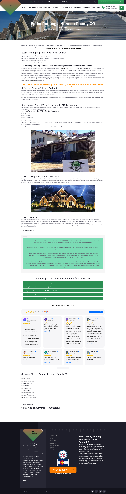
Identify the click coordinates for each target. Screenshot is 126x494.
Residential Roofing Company (29, 397)
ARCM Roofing (84, 68)
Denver (86, 444)
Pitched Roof (24, 380)
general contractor (84, 453)
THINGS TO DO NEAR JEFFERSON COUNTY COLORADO (41, 408)
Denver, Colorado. (28, 458)
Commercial (67, 7)
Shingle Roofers (25, 390)
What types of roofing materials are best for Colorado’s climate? (40, 291)
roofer (25, 460)
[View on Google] (45, 319)
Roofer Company (26, 388)
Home (24, 7)
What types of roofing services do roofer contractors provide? (40, 283)
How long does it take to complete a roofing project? (37, 287)
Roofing (86, 463)
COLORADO (53, 29)
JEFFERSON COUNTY (65, 29)
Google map (26, 404)
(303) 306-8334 (110, 6)
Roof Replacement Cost (27, 395)
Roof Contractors (26, 387)
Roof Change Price (26, 394)
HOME (45, 29)
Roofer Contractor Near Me (28, 392)
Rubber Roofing (25, 378)
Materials (77, 7)
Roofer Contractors (26, 383)
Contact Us (95, 7)
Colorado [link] (62, 68)
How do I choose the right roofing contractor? (35, 298)
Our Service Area (28, 476)
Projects (86, 7)
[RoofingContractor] (63, 454)
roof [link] (74, 75)
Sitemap (52, 449)
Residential (56, 7)
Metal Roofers (25, 385)
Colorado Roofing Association (79, 70)
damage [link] (32, 80)
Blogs (31, 404)
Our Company (32, 7)
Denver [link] (54, 70)
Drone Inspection (44, 7)
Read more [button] (47, 331)
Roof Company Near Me (27, 381)
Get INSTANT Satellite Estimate (109, 2)
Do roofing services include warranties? (34, 294)
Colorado (91, 444)
